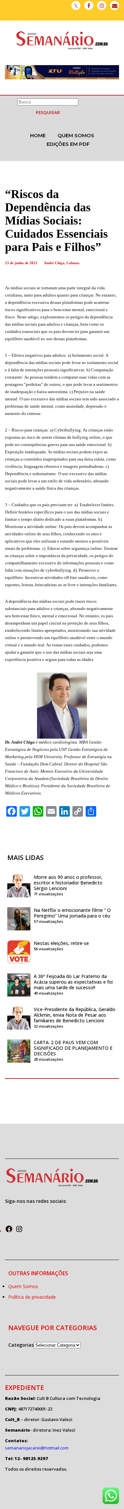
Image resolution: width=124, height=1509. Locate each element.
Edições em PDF (68, 144)
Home (38, 135)
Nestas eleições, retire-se (61, 943)
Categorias (21, 1345)
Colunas (72, 263)
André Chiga (54, 263)
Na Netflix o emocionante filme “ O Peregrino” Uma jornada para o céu (72, 913)
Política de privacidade (32, 1297)
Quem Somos (76, 135)
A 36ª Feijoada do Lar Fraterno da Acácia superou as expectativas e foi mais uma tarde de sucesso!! (73, 982)
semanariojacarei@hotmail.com (36, 1448)
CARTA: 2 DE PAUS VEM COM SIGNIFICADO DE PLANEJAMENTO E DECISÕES (73, 1048)
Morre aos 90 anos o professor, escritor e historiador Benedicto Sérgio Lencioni (68, 882)
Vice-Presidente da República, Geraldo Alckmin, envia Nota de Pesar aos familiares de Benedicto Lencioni (74, 1015)
